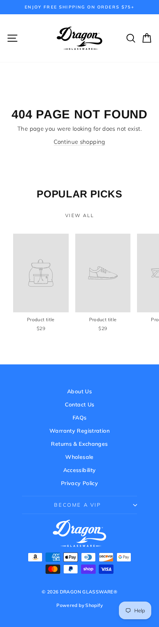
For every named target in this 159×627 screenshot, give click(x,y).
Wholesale (79, 456)
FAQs (80, 417)
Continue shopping (79, 141)
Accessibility (79, 470)
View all (79, 215)
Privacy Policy (79, 483)
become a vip (77, 505)
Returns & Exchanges (79, 443)
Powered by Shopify (79, 605)
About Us (79, 391)
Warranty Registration (79, 430)
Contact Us (80, 404)
